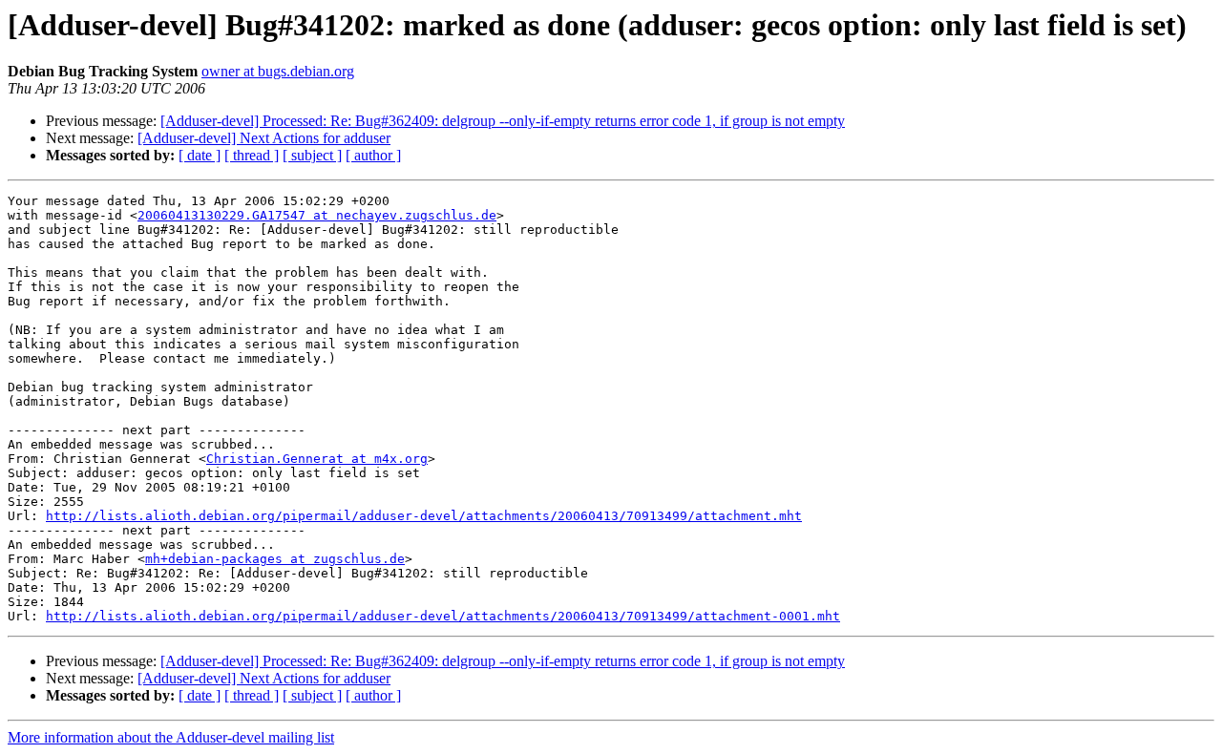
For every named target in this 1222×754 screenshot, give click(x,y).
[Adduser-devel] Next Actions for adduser (263, 138)
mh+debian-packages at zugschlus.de (275, 559)
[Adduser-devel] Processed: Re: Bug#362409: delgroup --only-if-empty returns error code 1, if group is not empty (502, 121)
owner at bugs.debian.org (277, 71)
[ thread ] (251, 155)
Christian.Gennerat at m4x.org (317, 458)
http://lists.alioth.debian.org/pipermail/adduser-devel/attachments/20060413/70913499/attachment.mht (424, 516)
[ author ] (373, 155)
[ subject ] (312, 155)
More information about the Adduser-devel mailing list (171, 737)
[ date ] (200, 155)
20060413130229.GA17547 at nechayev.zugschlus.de (316, 215)
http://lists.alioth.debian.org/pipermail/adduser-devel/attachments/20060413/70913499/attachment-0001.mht (443, 616)
